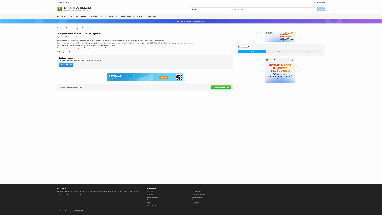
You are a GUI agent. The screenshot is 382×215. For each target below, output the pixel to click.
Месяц (280, 51)
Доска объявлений (153, 197)
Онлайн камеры (127, 16)
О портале (195, 202)
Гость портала (151, 205)
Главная (60, 28)
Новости (61, 16)
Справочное (151, 200)
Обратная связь (197, 197)
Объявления (73, 16)
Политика (69, 28)
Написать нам (66, 65)
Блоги (83, 16)
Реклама (141, 16)
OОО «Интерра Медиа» (76, 210)
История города (197, 191)
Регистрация (321, 2)
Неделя (251, 51)
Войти (313, 2)
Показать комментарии (220, 87)
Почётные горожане (198, 194)
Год (308, 51)
